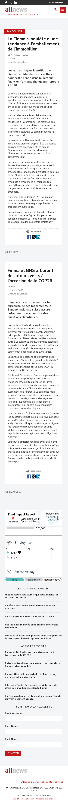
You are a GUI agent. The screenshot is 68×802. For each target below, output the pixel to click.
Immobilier (14, 31)
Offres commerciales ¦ (32, 781)
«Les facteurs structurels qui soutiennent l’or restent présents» (31, 596)
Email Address (13, 713)
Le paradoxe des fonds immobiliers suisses (30, 616)
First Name (11, 726)
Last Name (11, 739)
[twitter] (34, 236)
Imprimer (36, 231)
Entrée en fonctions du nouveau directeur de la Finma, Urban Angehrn (32, 665)
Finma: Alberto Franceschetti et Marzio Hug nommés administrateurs (30, 675)
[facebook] (29, 236)
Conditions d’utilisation (23, 799)
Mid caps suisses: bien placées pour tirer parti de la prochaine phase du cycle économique (33, 637)
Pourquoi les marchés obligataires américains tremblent (31, 626)
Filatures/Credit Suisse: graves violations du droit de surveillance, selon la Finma (31, 686)
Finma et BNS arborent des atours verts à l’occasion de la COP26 (29, 654)
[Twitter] (10, 3)
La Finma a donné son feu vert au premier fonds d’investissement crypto (33, 697)
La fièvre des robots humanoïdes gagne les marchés (30, 607)
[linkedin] (38, 236)
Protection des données (45, 799)
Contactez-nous (54, 781)
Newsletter (57, 2)
